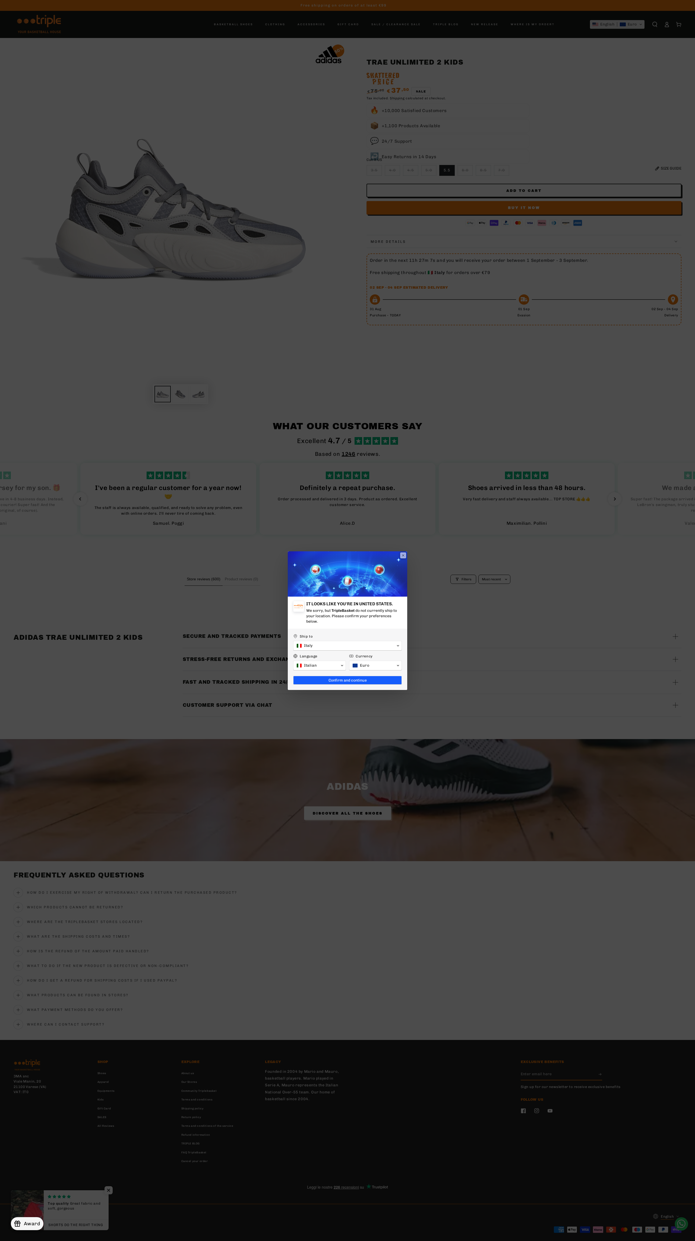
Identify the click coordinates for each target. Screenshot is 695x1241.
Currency (364, 656)
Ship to (306, 636)
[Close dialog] (403, 555)
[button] (347, 646)
